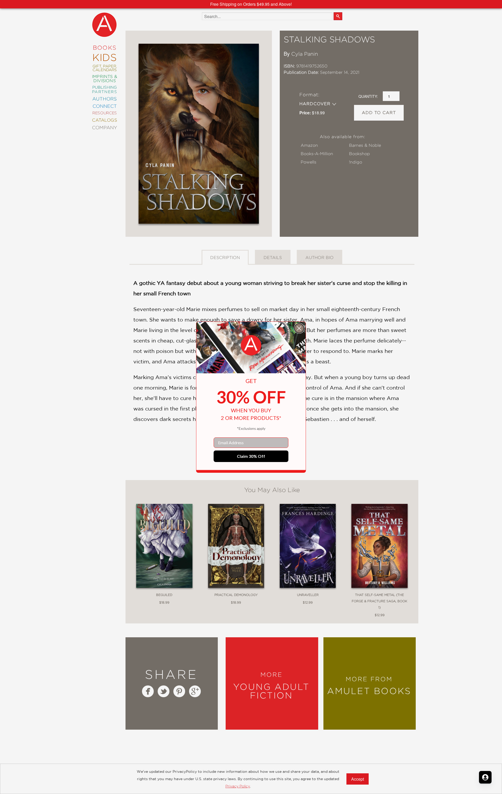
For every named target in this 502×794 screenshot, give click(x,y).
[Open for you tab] (485, 777)
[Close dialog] (299, 328)
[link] (251, 345)
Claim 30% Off (251, 456)
